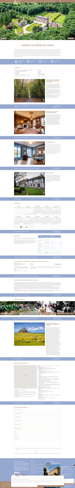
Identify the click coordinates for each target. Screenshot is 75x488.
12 (56, 211)
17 (37, 211)
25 (37, 222)
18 (24, 222)
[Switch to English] (58, 1)
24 (37, 212)
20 (41, 211)
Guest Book (4, 38)
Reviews (39, 72)
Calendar (39, 70)
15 (60, 211)
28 (41, 222)
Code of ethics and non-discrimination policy (38, 464)
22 (60, 212)
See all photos (71, 38)
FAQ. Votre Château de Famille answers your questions (37, 469)
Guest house (17, 73)
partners (16, 478)
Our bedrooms (17, 72)
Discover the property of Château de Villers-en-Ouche (23, 70)
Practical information (41, 73)
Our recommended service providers (36, 467)
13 (44, 211)
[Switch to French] (57, 1)
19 (56, 212)
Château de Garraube (4, 484)
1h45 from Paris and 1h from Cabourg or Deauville (21, 61)
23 (36, 212)
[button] (15, 91)
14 (33, 211)
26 (21, 222)
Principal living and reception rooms (21, 71)
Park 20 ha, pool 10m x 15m (45, 61)
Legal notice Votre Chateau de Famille (36, 471)
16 (36, 211)
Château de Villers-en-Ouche (5, 485)
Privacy (32, 474)
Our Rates (39, 71)
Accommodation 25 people (33, 61)
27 (41, 212)
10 (53, 211)
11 (37, 220)
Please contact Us (57, 106)
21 (33, 212)
